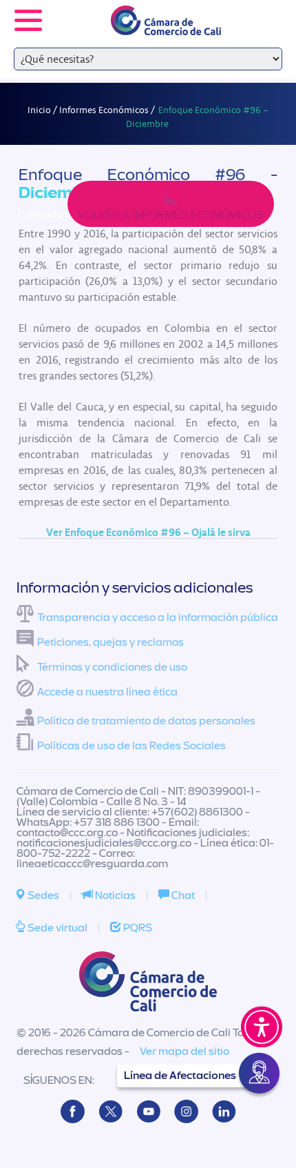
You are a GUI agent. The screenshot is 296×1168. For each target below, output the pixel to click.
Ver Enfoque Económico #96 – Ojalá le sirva (148, 532)
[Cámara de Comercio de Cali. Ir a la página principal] (166, 26)
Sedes (42, 895)
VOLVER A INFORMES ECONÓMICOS (171, 215)
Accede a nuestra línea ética (107, 692)
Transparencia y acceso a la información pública (157, 617)
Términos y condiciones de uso (112, 667)
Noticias (114, 895)
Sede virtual (56, 928)
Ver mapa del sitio (184, 1051)
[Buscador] (266, 11)
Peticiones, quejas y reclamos (110, 642)
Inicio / (43, 110)
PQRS (136, 928)
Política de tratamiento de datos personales (146, 721)
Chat (182, 895)
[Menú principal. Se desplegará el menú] (28, 20)
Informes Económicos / (108, 110)
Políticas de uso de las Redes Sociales (131, 746)
